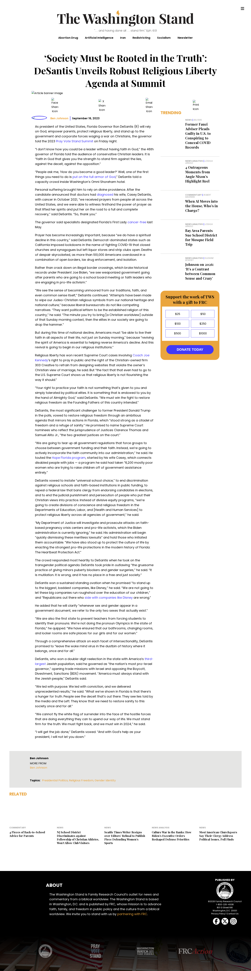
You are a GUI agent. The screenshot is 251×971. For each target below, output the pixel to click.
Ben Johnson (59, 118)
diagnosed (105, 194)
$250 (202, 324)
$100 (177, 324)
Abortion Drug (68, 38)
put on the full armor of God (94, 177)
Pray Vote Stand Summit (74, 141)
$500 (177, 333)
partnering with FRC (132, 914)
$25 (177, 314)
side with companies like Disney (109, 597)
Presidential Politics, (55, 780)
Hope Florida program (69, 458)
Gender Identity (105, 780)
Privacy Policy (218, 913)
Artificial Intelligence (99, 38)
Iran (123, 38)
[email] (149, 105)
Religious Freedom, (82, 780)
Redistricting (141, 38)
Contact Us (233, 913)
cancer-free (137, 222)
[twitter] (102, 105)
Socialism (164, 38)
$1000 (202, 333)
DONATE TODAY (190, 349)
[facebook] (54, 105)
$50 (203, 314)
